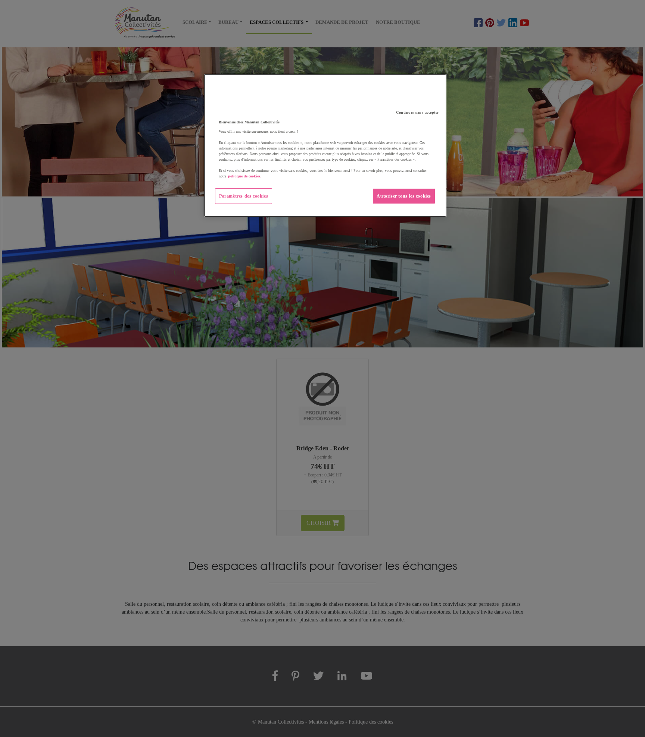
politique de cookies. (244, 176)
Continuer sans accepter (417, 112)
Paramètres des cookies (243, 196)
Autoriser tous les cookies (404, 196)
